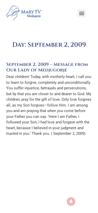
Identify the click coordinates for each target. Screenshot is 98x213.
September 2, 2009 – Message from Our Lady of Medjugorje (47, 67)
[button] (81, 13)
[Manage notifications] (71, 201)
